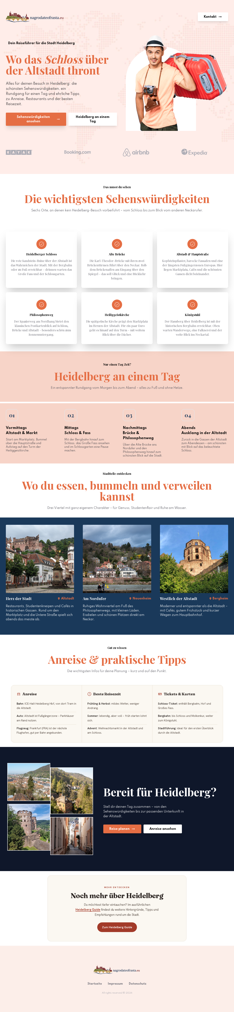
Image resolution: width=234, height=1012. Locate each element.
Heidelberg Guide (88, 910)
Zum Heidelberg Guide (117, 927)
